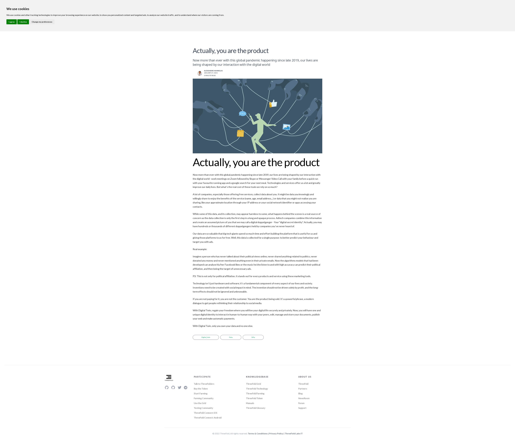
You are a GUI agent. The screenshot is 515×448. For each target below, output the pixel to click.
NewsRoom (304, 398)
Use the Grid (200, 403)
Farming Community (204, 398)
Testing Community (203, 408)
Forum (301, 403)
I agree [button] (12, 22)
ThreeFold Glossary (255, 408)
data (231, 337)
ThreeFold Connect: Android (208, 417)
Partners (302, 388)
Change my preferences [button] (42, 22)
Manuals (250, 403)
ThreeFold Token (254, 398)
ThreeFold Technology (257, 388)
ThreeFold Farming (255, 393)
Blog (300, 393)
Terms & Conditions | (258, 433)
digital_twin (205, 337)
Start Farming (200, 393)
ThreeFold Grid (253, 383)
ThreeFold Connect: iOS (205, 412)
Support (302, 408)
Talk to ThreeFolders (204, 383)
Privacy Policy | (277, 433)
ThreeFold (303, 383)
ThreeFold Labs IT (294, 433)
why (253, 337)
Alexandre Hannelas (213, 71)
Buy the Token (201, 388)
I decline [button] (23, 22)
